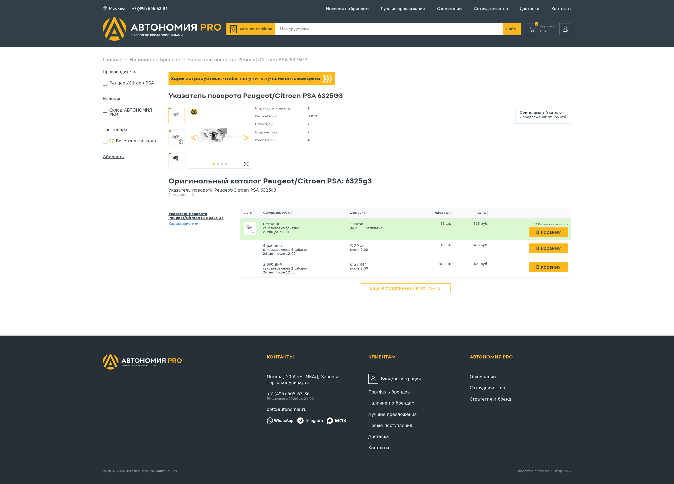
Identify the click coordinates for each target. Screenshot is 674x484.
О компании (449, 9)
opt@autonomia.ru (286, 409)
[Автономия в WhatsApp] (280, 420)
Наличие (441, 212)
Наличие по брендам (347, 9)
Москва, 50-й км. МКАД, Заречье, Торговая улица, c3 (304, 379)
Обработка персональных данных (544, 471)
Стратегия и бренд (490, 398)
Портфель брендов (389, 391)
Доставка (529, 9)
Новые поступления (390, 425)
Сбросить (113, 157)
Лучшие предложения (403, 9)
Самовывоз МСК (276, 212)
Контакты (561, 9)
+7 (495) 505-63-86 (150, 9)
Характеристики (183, 224)
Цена (481, 212)
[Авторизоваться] (565, 29)
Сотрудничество (491, 9)
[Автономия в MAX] (336, 420)
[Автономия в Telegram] (310, 420)
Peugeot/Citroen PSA (132, 83)
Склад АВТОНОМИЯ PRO (130, 112)
